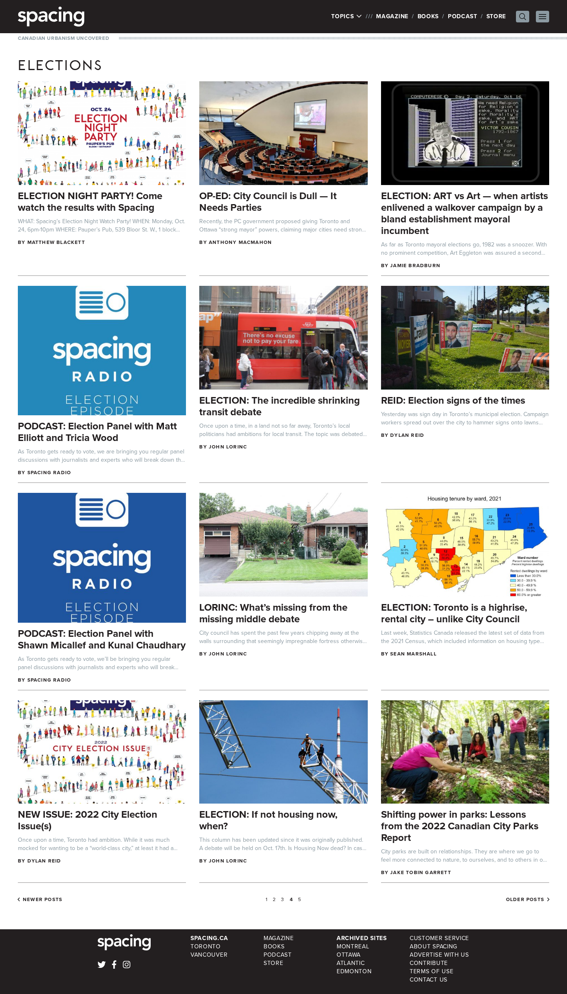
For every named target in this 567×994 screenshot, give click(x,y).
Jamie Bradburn (415, 265)
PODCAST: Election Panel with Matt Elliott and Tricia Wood (97, 432)
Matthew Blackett (56, 242)
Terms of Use (431, 971)
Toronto (206, 946)
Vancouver (209, 954)
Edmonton (354, 971)
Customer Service (439, 938)
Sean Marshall (413, 654)
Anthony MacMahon (240, 242)
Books (428, 16)
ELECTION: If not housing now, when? (268, 820)
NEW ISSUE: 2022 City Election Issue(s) (87, 820)
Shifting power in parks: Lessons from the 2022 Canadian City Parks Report (459, 826)
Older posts (525, 899)
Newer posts (42, 899)
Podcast (462, 16)
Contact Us (428, 979)
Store (496, 16)
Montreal (353, 946)
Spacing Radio (49, 472)
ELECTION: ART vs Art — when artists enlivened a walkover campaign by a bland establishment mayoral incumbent (464, 213)
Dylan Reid (407, 435)
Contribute (429, 963)
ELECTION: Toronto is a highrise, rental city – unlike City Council (454, 613)
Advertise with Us (439, 954)
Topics (343, 16)
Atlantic (351, 963)
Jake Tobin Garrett (420, 872)
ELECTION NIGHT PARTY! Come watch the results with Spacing (90, 201)
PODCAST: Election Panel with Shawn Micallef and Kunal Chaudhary (102, 639)
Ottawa (349, 954)
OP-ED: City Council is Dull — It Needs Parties (268, 201)
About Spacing (433, 946)
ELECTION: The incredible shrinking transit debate (279, 406)
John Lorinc (228, 447)
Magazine (392, 16)
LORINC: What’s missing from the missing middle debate (273, 613)
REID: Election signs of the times (453, 400)
